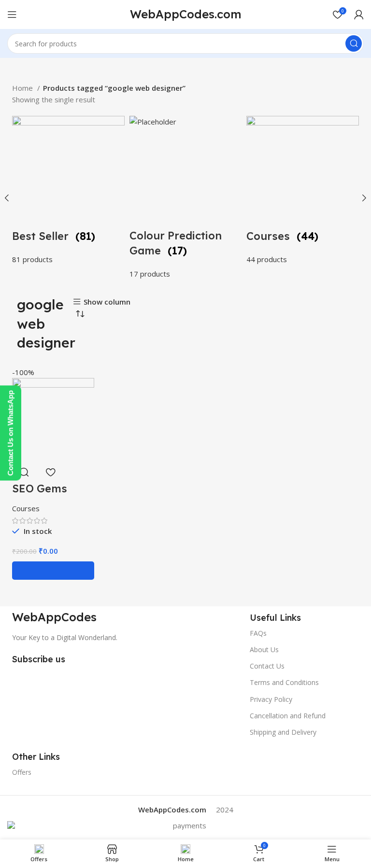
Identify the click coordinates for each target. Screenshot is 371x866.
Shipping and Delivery (283, 732)
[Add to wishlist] (50, 472)
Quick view (24, 472)
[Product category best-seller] (68, 190)
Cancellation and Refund (288, 715)
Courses (26, 508)
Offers (21, 772)
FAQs (258, 633)
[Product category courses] (302, 190)
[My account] (359, 14)
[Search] (353, 43)
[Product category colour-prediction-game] (185, 197)
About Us (264, 649)
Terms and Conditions (284, 682)
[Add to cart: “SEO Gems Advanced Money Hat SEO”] (53, 570)
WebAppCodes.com (186, 14)
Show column (107, 302)
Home (23, 88)
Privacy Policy (271, 699)
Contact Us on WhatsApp (10, 433)
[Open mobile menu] (12, 14)
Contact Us (267, 665)
